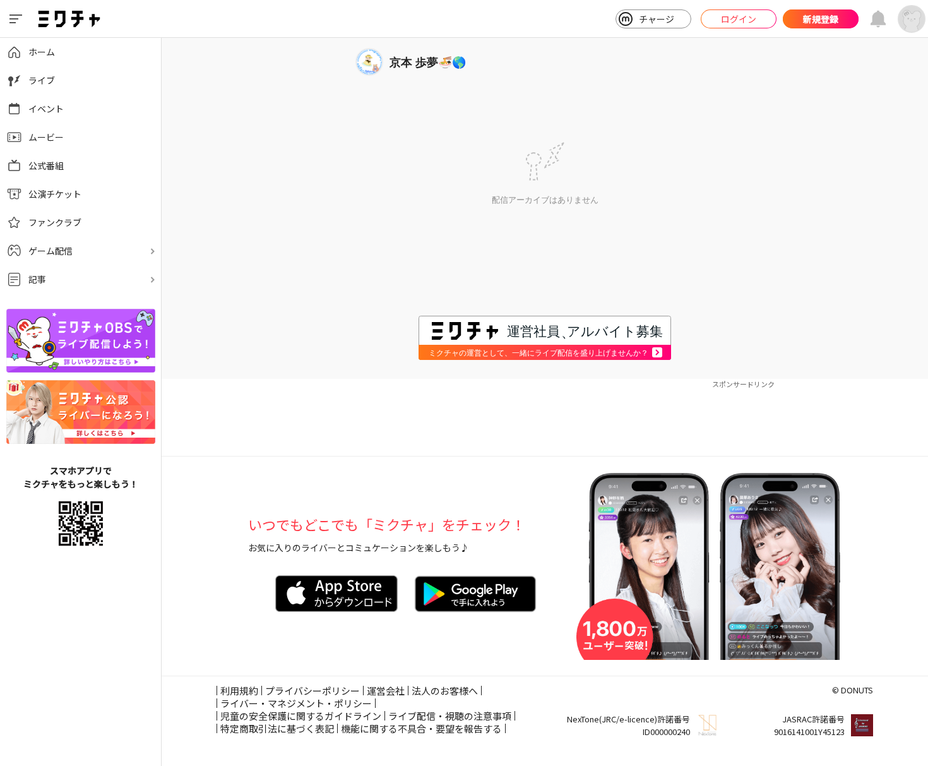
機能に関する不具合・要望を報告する (421, 728)
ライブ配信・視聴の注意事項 (449, 715)
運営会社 (386, 690)
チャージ (656, 19)
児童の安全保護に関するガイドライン (300, 715)
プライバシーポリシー (312, 690)
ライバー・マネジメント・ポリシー (296, 703)
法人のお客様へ (445, 690)
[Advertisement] (545, 418)
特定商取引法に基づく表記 (277, 728)
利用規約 (239, 690)
